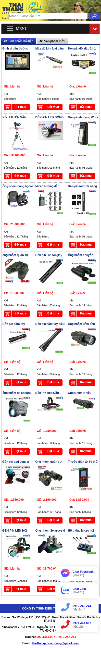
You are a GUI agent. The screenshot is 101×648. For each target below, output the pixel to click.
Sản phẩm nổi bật (21, 41)
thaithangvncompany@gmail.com (55, 643)
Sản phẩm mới (54, 41)
